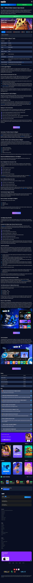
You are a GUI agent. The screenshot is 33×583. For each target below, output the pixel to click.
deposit (21, 188)
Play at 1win (16, 332)
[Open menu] (31, 1)
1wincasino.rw (3, 511)
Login (8, 4)
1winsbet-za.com (3, 517)
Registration (24, 4)
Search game (7, 439)
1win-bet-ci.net (3, 518)
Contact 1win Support (16, 368)
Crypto (23, 62)
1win (1, 575)
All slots (26, 443)
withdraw (25, 188)
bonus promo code (25, 280)
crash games (22, 136)
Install (7, 558)
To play (28, 441)
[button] (30, 28)
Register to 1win (16, 127)
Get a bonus (7, 27)
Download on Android (6, 489)
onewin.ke (2, 516)
